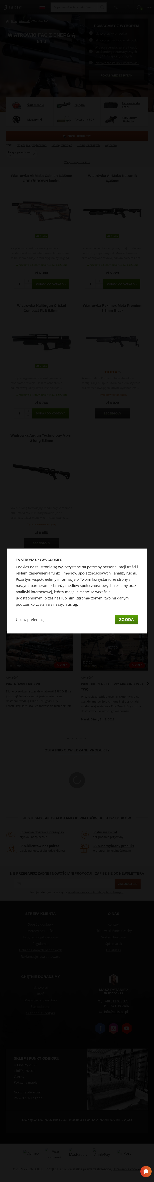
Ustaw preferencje (31, 619)
